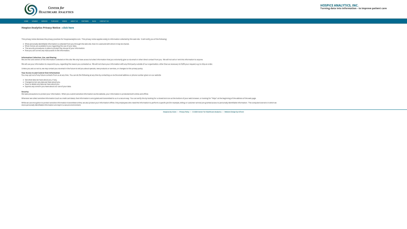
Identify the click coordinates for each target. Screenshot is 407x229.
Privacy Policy (184, 112)
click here (68, 27)
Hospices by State (169, 112)
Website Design (230, 112)
